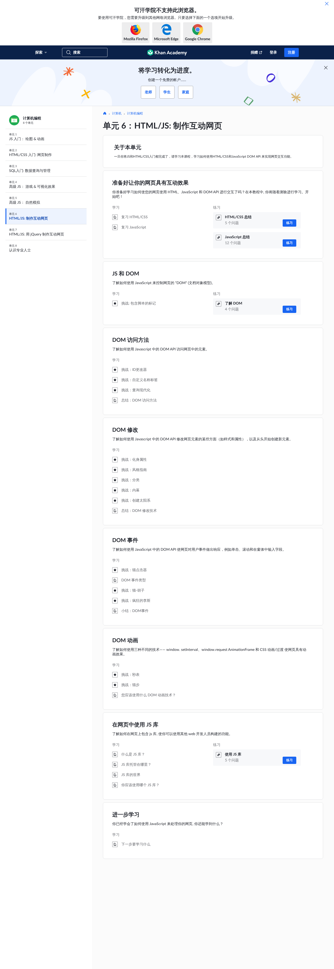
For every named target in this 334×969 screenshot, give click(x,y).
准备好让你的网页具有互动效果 (150, 183)
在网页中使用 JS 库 (135, 725)
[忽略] (326, 3)
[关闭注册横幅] (325, 67)
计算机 (117, 113)
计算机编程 (135, 113)
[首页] (105, 114)
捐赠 (254, 52)
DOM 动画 (125, 640)
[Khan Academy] (167, 52)
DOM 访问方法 (130, 340)
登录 (273, 52)
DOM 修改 (125, 430)
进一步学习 (126, 815)
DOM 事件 (125, 540)
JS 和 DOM (125, 274)
